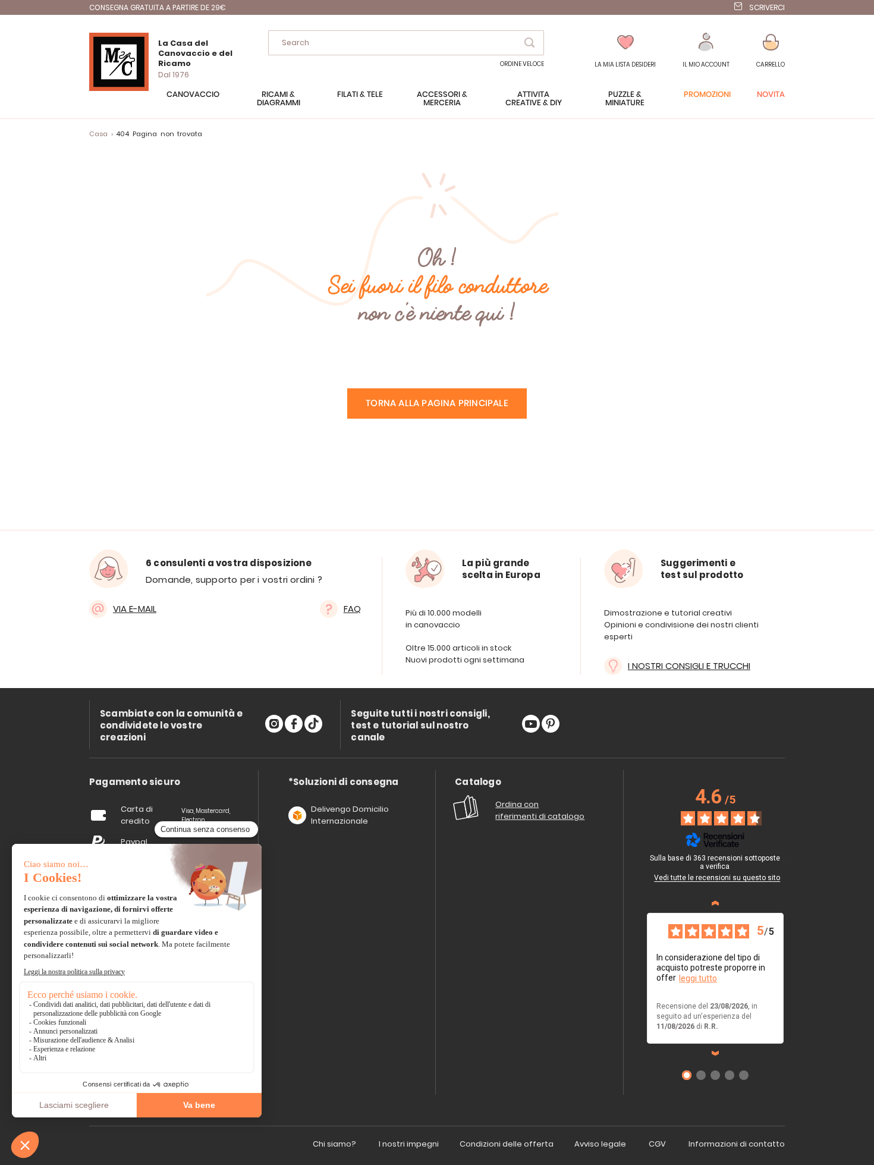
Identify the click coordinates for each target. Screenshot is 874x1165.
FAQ (352, 608)
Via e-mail (134, 608)
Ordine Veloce (522, 63)
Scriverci (767, 7)
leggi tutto (698, 978)
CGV (657, 1144)
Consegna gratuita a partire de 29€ (157, 7)
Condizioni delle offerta (507, 1144)
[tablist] (134, 782)
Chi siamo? (334, 1144)
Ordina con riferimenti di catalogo (539, 810)
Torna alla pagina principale (437, 403)
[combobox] (406, 42)
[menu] (437, 104)
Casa (98, 134)
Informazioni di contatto (736, 1144)
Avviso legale (600, 1144)
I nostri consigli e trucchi (689, 666)
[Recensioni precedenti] (715, 903)
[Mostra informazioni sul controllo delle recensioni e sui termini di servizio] (785, 860)
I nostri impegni (409, 1144)
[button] (706, 51)
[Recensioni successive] (715, 1053)
